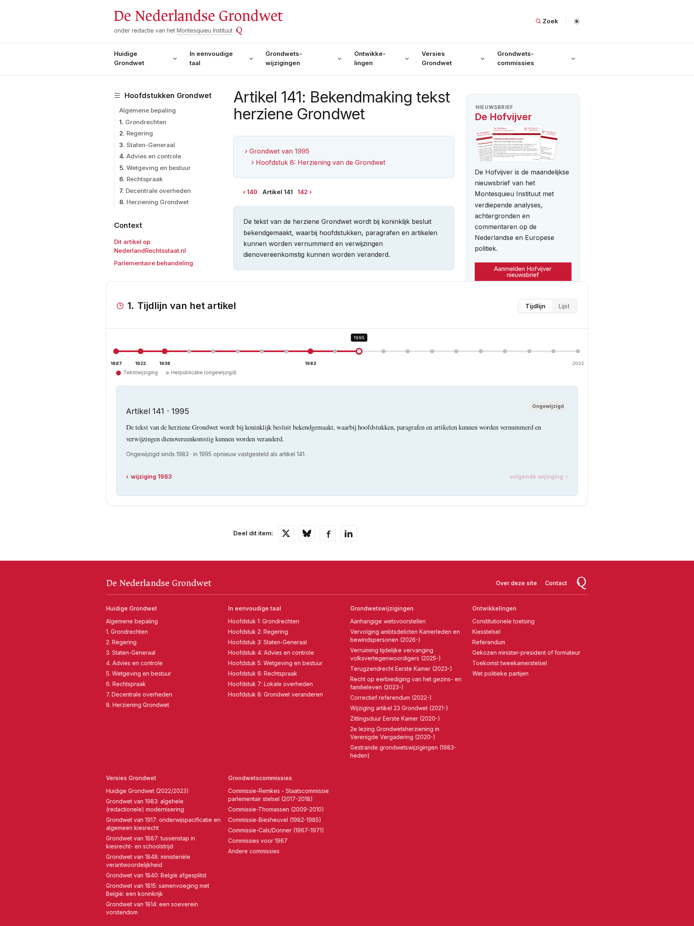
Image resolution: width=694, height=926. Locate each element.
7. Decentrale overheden (139, 694)
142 (303, 192)
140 (252, 192)
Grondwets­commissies (515, 58)
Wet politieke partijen (500, 673)
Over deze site (516, 583)
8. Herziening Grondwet (137, 704)
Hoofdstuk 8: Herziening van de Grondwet (320, 162)
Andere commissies (254, 851)
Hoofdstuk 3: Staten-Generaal (267, 642)
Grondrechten (145, 122)
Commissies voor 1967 (258, 840)
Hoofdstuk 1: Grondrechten (263, 621)
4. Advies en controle (134, 663)
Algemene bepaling (147, 110)
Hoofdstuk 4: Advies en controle (271, 652)
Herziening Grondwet (158, 202)
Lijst (563, 306)
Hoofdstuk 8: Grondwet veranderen (275, 694)
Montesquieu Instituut (205, 30)
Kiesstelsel (486, 631)
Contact (556, 583)
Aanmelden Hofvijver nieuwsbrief (522, 272)
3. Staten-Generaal (130, 652)
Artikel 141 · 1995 (157, 411)
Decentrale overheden (158, 191)
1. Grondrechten (127, 631)
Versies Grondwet (437, 58)
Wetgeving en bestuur (159, 168)
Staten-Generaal (151, 145)
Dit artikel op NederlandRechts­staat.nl (150, 246)
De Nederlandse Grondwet (197, 16)
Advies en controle (154, 156)
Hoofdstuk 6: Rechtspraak (262, 673)
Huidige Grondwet (129, 58)
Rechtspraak (145, 179)
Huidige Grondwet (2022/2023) (147, 790)
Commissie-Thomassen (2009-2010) (276, 809)
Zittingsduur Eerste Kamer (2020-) (395, 718)
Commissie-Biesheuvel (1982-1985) (274, 819)
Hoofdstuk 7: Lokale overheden (270, 683)
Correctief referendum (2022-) (391, 697)
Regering (140, 133)
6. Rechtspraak (126, 683)
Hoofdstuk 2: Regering (258, 631)
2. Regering (121, 642)
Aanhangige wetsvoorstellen (388, 621)
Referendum (488, 642)
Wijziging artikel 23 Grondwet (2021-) (399, 708)
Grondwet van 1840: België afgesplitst (156, 875)
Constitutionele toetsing (503, 621)
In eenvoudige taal (211, 58)
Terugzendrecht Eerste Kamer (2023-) (401, 668)
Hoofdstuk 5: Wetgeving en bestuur (275, 663)
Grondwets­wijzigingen (283, 58)
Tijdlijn (535, 306)
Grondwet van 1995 (279, 151)
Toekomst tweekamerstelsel (509, 663)
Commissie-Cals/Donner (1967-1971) (276, 830)
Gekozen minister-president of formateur (526, 652)
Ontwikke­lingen (370, 58)
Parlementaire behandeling (153, 263)
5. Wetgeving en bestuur (138, 673)
